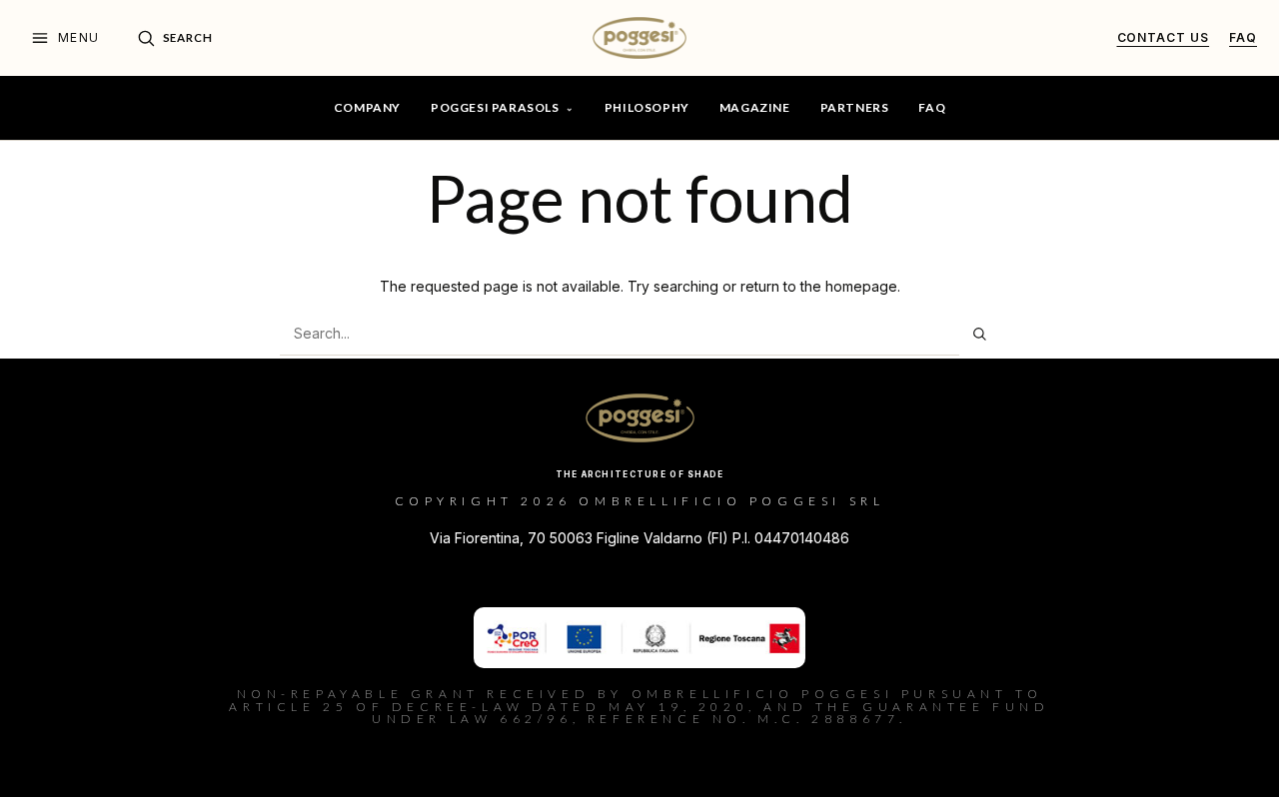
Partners (854, 107)
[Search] (979, 334)
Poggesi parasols (495, 107)
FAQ (931, 107)
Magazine (754, 107)
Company (367, 107)
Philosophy (647, 107)
